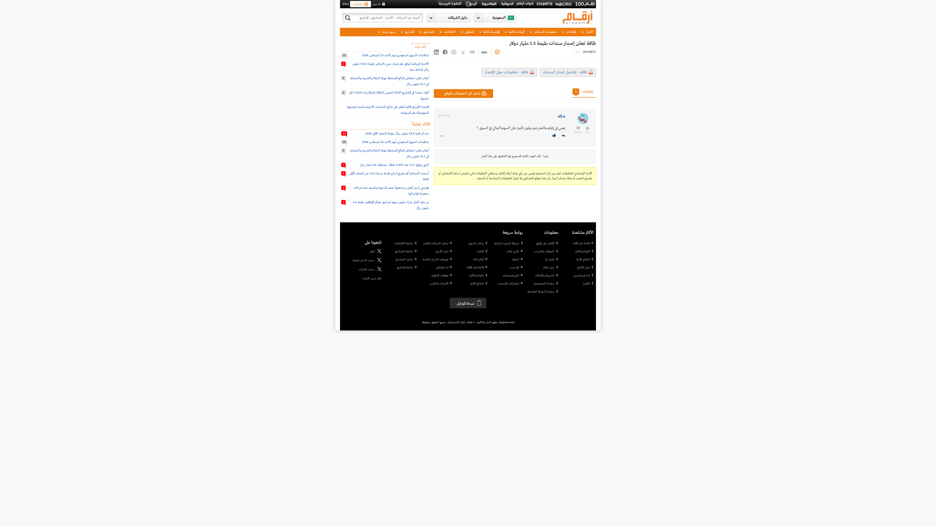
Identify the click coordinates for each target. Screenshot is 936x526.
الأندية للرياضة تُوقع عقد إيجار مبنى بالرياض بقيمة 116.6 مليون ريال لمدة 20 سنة (390, 67)
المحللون (469, 32)
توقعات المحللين (439, 276)
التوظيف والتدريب (544, 252)
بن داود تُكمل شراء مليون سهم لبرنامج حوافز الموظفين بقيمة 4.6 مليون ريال (391, 205)
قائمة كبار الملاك (581, 243)
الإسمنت (514, 268)
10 (344, 55)
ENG (345, 4)
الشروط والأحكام (545, 276)
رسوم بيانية (388, 32)
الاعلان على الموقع (545, 243)
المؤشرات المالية (491, 32)
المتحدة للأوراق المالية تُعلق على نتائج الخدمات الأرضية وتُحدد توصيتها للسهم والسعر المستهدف (388, 110)
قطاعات (571, 32)
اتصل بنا (550, 260)
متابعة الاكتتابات (403, 243)
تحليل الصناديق (404, 260)
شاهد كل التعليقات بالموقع (462, 93)
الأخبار (589, 32)
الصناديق (428, 32)
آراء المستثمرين (582, 276)
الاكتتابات (449, 32)
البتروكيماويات (511, 276)
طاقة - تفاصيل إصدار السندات (565, 72)
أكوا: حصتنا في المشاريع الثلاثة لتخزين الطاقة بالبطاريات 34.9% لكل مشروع (389, 96)
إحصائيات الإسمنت (508, 284)
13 (344, 133)
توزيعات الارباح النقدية (435, 260)
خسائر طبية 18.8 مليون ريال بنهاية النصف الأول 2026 (397, 134)
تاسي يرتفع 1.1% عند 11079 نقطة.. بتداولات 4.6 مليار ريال (394, 165)
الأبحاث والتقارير (439, 284)
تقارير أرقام (513, 252)
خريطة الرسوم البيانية (506, 243)
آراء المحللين (442, 268)
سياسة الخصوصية (544, 284)
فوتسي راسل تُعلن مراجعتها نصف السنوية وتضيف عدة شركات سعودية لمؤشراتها (391, 191)
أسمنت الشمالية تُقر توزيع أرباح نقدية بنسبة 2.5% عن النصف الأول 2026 (389, 176)
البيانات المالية (516, 32)
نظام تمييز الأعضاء (371, 278)
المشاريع (409, 32)
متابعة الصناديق (404, 252)
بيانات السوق (476, 243)
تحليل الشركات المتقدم (435, 243)
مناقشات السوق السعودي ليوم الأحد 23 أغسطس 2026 (395, 55)
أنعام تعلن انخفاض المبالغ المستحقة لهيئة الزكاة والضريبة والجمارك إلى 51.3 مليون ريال (389, 81)
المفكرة (586, 284)
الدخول (376, 4)
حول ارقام (549, 268)
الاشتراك (358, 4)
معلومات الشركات (545, 32)
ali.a (561, 116)
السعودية (499, 17)
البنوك (515, 260)
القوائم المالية (582, 252)
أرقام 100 (478, 260)
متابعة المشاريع (405, 268)
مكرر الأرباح (583, 268)
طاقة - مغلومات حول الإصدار (506, 72)
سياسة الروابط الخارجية (541, 292)
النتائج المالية (583, 260)
